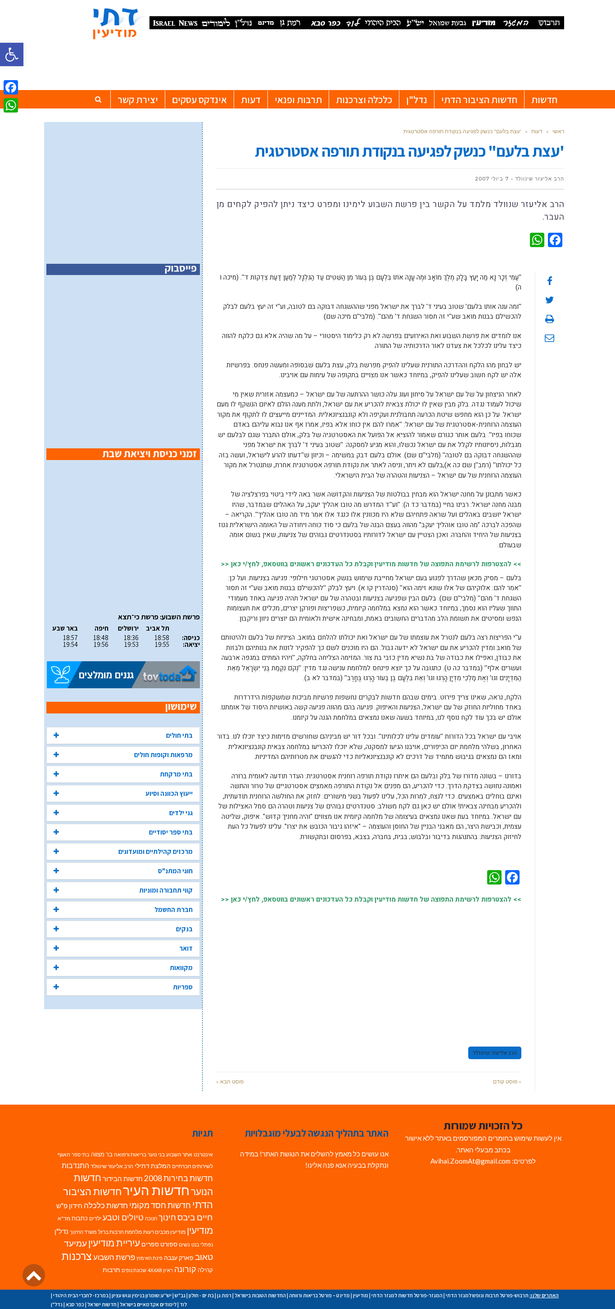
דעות (537, 131)
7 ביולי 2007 (492, 179)
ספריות (183, 987)
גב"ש (180, 1295)
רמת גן (224, 1295)
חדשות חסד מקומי (160, 1205)
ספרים (150, 1244)
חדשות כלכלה (106, 1205)
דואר (186, 948)
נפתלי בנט (202, 1244)
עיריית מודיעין (114, 1242)
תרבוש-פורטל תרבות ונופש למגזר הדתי (487, 1295)
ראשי (558, 131)
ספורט (168, 1244)
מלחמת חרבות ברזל (120, 1231)
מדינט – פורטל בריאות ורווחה (319, 1295)
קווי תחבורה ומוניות (166, 890)
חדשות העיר (156, 1190)
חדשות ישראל (102, 1304)
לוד (183, 1304)
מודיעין (200, 1230)
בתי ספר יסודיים (171, 832)
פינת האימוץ (149, 1258)
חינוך (167, 1217)
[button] (11, 54)
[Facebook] (11, 87)
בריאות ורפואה (130, 1154)
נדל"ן (61, 1231)
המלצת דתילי (153, 1165)
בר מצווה (102, 1154)
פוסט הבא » (230, 1081)
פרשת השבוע (114, 1257)
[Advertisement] (368, 971)
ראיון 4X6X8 (160, 1270)
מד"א (64, 1218)
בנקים (184, 928)
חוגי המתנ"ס (175, 870)
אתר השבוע (179, 1154)
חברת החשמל (173, 909)
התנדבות (75, 1165)
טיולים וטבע (123, 1217)
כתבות (80, 1218)
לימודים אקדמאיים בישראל (148, 1304)
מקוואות (181, 967)
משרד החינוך (83, 1232)
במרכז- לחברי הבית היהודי (81, 1295)
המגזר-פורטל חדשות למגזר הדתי (407, 1295)
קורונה (185, 1269)
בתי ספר (81, 1154)
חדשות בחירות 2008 (178, 1178)
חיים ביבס (195, 1217)
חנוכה (151, 1218)
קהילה (205, 1269)
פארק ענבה (179, 1257)
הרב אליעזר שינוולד (495, 1053)
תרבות (111, 1269)
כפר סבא (75, 1304)
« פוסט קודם (507, 1081)
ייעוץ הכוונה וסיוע (169, 793)
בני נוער (156, 1154)
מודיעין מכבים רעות (164, 1231)
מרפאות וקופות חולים (163, 754)
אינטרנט (203, 1154)
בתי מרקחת (176, 774)
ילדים (95, 1218)
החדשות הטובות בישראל (260, 1295)
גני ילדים (181, 812)
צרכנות (77, 1256)
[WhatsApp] (11, 105)
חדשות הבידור (123, 1179)
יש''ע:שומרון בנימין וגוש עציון (142, 1295)
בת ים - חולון (201, 1295)
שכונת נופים (134, 1270)
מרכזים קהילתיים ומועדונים (155, 851)
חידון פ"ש (69, 1205)
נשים (184, 1244)
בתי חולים (179, 735)
